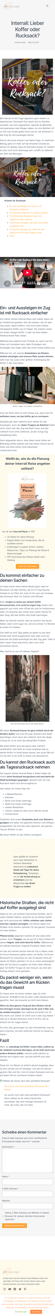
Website (6, 1200)
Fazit (11, 236)
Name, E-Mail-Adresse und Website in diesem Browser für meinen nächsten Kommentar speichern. (27, 1216)
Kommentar (8, 1146)
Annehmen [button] (36, 1312)
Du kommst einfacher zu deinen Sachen (28, 212)
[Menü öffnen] (47, 5)
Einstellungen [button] (21, 1311)
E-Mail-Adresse (10, 1188)
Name (5, 1176)
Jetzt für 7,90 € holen (27, 566)
